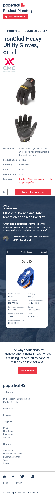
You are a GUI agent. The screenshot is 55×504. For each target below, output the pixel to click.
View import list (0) (17, 16)
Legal (5, 483)
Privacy (18, 483)
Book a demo (27, 370)
